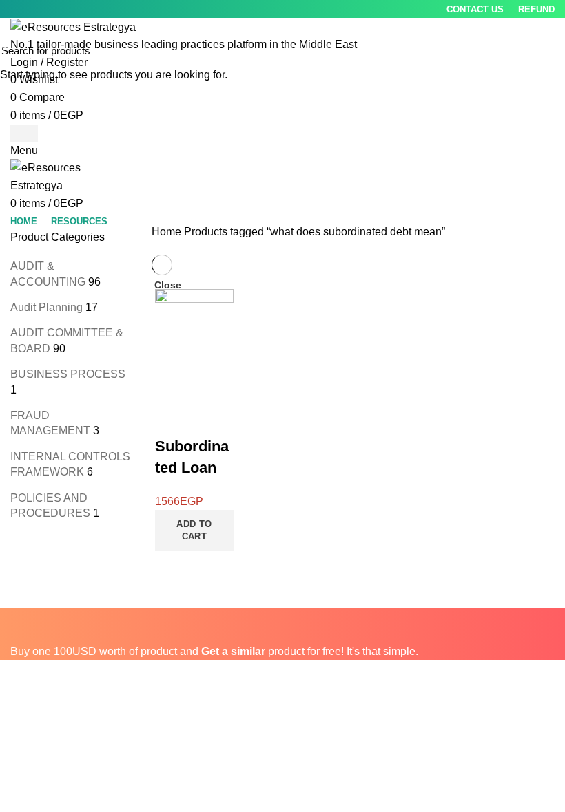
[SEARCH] (546, 50)
